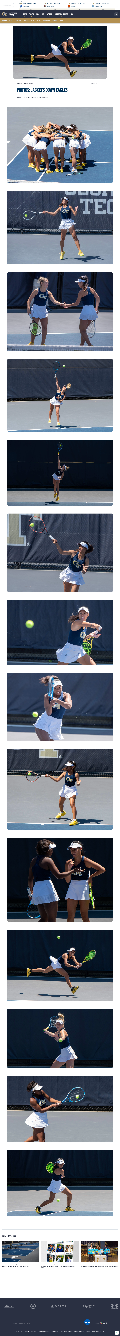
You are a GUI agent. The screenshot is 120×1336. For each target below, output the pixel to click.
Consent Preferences (30, 1331)
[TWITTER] (96, 83)
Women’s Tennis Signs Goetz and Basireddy (15, 1266)
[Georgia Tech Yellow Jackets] (9, 14)
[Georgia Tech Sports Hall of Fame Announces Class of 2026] (60, 1251)
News (38, 21)
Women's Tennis (21, 83)
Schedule (19, 21)
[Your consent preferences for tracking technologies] (117, 1333)
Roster (26, 21)
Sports (25, 14)
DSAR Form (55, 1331)
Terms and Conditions (44, 1331)
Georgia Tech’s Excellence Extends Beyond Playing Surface (99, 1266)
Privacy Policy (19, 1331)
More (61, 21)
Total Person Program (61, 14)
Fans (37, 14)
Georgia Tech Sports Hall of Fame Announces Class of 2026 (58, 1267)
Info (72, 14)
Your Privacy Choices (66, 1331)
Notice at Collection (79, 1331)
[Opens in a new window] (9, 1306)
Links (31, 9)
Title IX (88, 1331)
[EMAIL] (102, 83)
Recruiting (46, 21)
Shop (43, 14)
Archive (54, 21)
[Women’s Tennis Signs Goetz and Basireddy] (20, 1251)
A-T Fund (49, 14)
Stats (32, 21)
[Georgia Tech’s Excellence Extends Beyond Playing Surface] (99, 1251)
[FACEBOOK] (99, 83)
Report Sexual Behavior (98, 1331)
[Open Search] (116, 14)
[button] (117, 5)
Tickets (31, 14)
